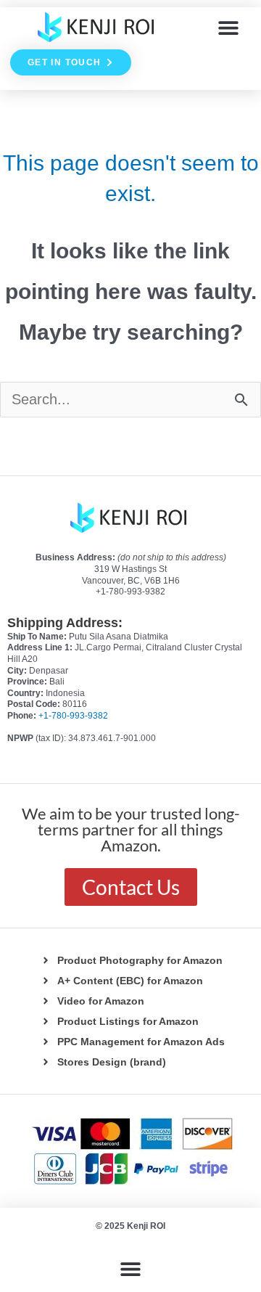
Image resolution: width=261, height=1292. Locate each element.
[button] (228, 27)
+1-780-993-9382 (73, 716)
